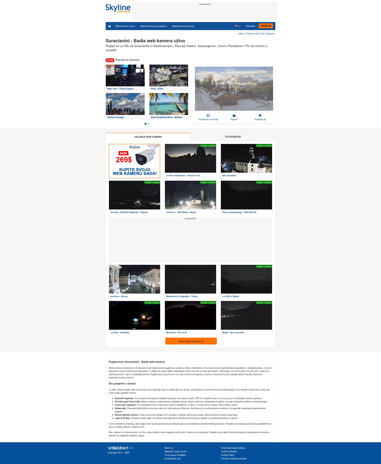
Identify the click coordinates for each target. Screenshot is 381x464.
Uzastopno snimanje (208, 119)
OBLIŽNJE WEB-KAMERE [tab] (148, 136)
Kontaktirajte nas (172, 458)
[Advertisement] (205, 13)
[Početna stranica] (109, 26)
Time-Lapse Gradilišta (175, 454)
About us (168, 447)
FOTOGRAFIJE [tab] (233, 136)
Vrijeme (234, 119)
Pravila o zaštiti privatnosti (233, 458)
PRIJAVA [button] (250, 26)
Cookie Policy (227, 454)
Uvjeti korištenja (228, 451)
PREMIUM (265, 25)
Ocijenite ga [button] (260, 119)
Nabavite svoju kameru (183, 26)
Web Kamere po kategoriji (153, 26)
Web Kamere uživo (125, 26)
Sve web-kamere (190, 341)
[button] (237, 26)
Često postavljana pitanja (233, 447)
